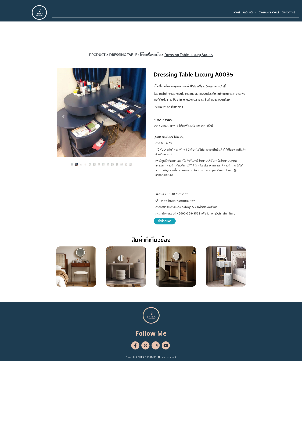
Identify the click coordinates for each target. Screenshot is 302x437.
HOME (236, 12)
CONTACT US (288, 12)
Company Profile (269, 12)
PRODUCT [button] (248, 12)
